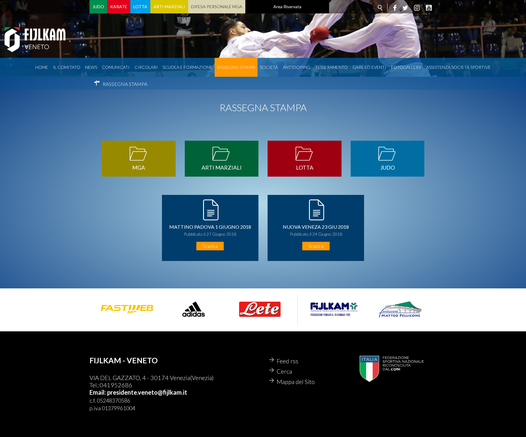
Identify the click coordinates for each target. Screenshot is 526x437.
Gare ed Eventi (369, 67)
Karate (118, 6)
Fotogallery (406, 67)
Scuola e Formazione (187, 67)
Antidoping (296, 67)
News (91, 67)
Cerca (284, 371)
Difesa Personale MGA (216, 6)
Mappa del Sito (296, 381)
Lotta (140, 6)
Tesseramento (331, 67)
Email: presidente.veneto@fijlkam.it (138, 392)
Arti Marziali (169, 6)
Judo (98, 6)
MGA (138, 167)
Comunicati (116, 67)
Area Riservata (287, 6)
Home (41, 67)
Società (269, 67)
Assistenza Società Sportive (458, 67)
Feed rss (287, 361)
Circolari (146, 67)
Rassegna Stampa (236, 67)
